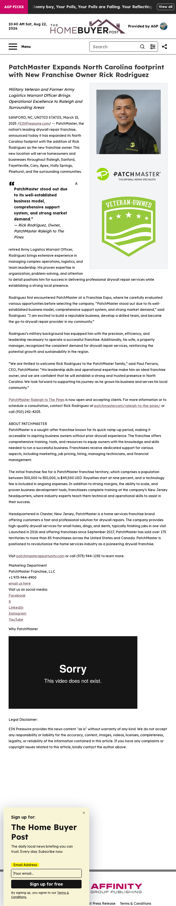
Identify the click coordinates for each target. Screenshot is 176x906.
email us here (20, 583)
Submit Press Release (97, 903)
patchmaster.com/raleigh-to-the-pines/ (127, 406)
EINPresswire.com (34, 123)
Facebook (17, 595)
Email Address (25, 865)
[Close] (84, 813)
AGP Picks (14, 7)
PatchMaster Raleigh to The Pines (36, 400)
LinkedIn (16, 607)
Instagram (17, 613)
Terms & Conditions (135, 903)
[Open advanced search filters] (152, 47)
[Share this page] (164, 46)
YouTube (16, 619)
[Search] (142, 47)
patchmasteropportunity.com (40, 556)
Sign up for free (46, 884)
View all (165, 7)
